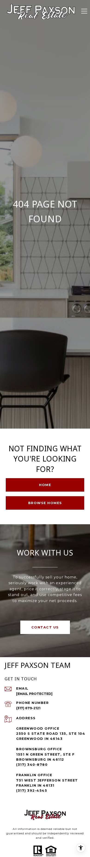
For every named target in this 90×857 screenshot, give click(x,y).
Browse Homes (45, 503)
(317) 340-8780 (32, 765)
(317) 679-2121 (28, 708)
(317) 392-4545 (31, 790)
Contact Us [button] (45, 627)
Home (45, 485)
